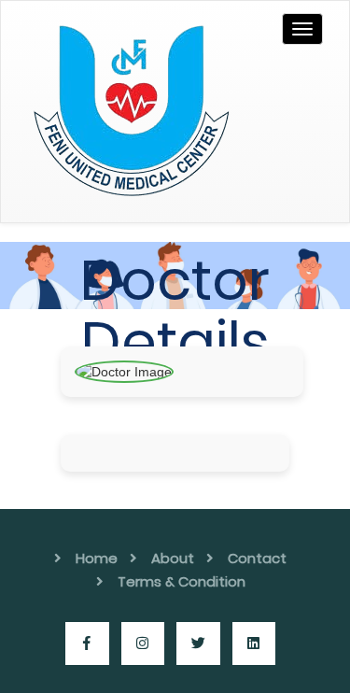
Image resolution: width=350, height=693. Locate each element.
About (172, 558)
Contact (257, 558)
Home (97, 558)
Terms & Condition (181, 581)
